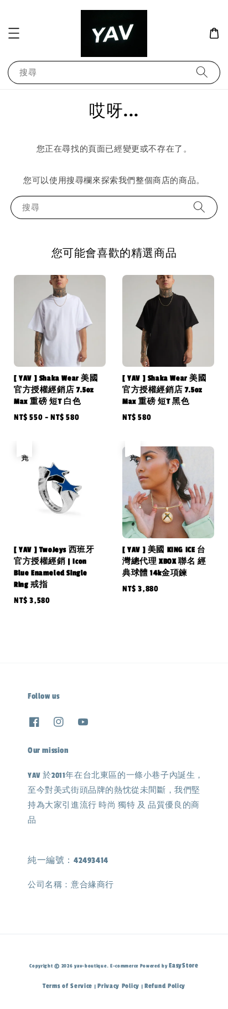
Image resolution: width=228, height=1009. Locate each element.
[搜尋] (202, 72)
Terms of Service (67, 986)
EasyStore (183, 965)
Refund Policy (164, 986)
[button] (14, 33)
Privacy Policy (118, 986)
